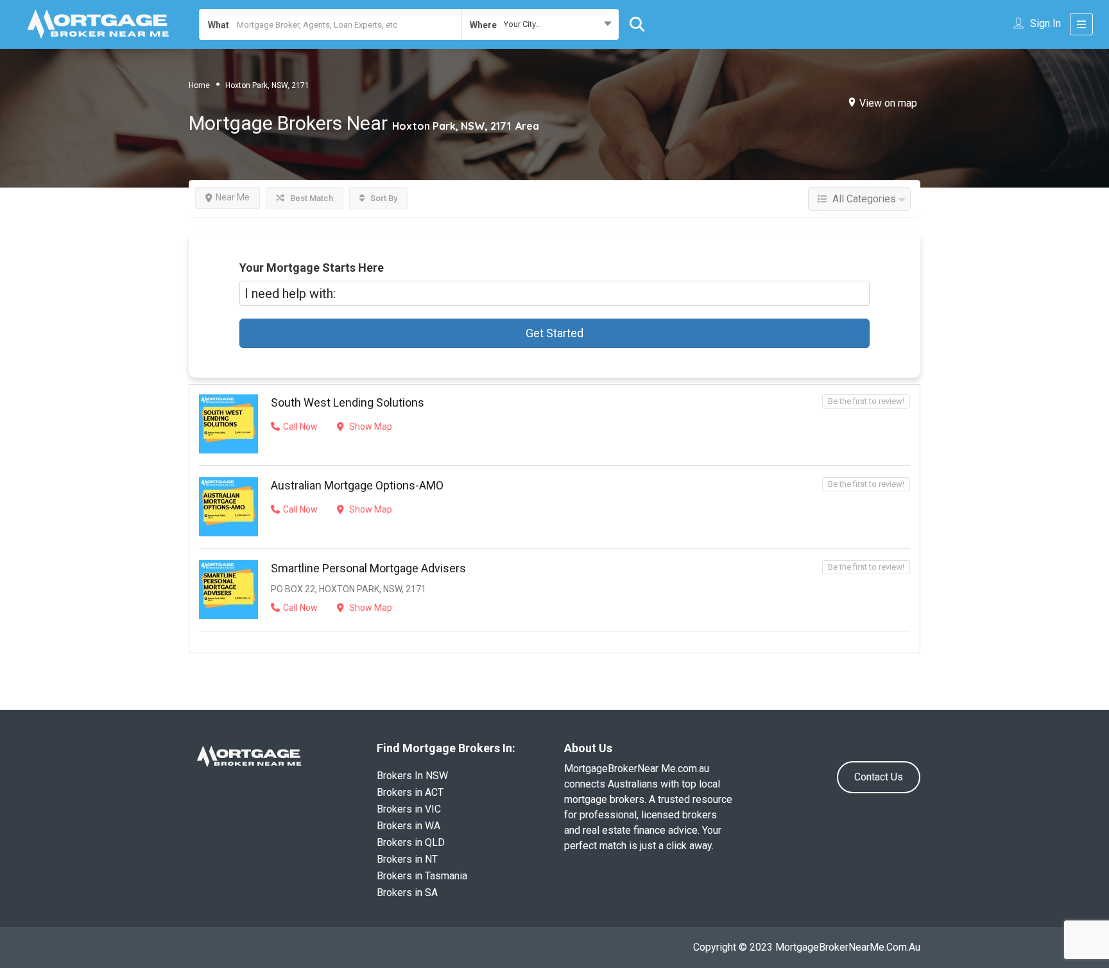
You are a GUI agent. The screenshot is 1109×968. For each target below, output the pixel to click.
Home (199, 85)
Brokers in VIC (409, 809)
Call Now (300, 426)
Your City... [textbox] (522, 24)
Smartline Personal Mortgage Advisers (368, 568)
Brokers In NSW (412, 776)
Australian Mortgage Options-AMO (357, 485)
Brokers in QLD (411, 842)
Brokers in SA (407, 892)
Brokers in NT (407, 859)
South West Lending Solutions (347, 402)
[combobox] (540, 24)
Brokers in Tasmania (422, 876)
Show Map (369, 426)
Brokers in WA (408, 826)
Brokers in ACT (410, 792)
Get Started (554, 333)
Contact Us (878, 777)
